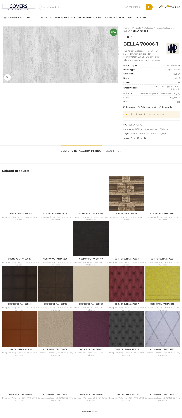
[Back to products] (128, 37)
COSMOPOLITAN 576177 (91, 259)
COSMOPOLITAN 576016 (55, 213)
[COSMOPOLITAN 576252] (19, 193)
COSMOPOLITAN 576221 (162, 259)
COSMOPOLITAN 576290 (55, 259)
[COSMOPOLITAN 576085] (91, 329)
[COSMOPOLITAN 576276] (126, 329)
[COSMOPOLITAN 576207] (126, 284)
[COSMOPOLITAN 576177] (91, 238)
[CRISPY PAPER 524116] (126, 193)
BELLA (126, 31)
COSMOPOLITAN (29, 217)
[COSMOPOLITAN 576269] (162, 374)
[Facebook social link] (131, 138)
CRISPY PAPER (136, 217)
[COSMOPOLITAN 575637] (162, 193)
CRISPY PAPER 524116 (126, 213)
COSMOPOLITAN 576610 (20, 304)
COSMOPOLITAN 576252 (20, 213)
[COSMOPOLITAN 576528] (162, 329)
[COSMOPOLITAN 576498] (19, 329)
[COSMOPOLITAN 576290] (55, 238)
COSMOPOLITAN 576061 (20, 394)
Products (136, 28)
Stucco (158, 133)
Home (126, 28)
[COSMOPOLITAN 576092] (126, 374)
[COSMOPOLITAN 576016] (55, 193)
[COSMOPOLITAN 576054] (91, 284)
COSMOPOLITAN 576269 (162, 394)
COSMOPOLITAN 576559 (91, 213)
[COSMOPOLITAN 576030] (55, 329)
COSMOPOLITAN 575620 (162, 304)
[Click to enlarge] (7, 77)
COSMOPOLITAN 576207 (127, 304)
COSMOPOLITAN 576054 (91, 304)
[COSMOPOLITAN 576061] (19, 374)
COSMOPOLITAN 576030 (55, 349)
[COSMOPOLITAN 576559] (91, 193)
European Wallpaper (11, 217)
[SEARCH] (149, 7)
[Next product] (131, 37)
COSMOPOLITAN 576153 (20, 259)
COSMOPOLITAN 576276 (127, 349)
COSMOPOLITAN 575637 (162, 213)
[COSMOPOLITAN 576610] (19, 284)
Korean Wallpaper (164, 28)
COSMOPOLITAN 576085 (91, 349)
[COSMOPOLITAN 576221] (162, 238)
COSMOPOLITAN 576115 (55, 304)
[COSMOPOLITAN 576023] (126, 238)
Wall (164, 133)
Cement (141, 133)
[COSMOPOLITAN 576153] (19, 238)
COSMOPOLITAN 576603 (91, 394)
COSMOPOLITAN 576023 (127, 259)
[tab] (81, 150)
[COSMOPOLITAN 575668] (55, 374)
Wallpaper (148, 28)
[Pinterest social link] (138, 138)
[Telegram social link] (145, 138)
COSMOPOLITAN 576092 (127, 394)
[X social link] (134, 138)
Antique (133, 133)
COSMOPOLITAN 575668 (55, 394)
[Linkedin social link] (141, 138)
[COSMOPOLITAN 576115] (55, 284)
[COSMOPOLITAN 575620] (162, 284)
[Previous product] (125, 37)
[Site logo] (18, 7)
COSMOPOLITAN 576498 (20, 349)
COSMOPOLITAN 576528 (162, 349)
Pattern (150, 133)
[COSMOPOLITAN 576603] (91, 374)
